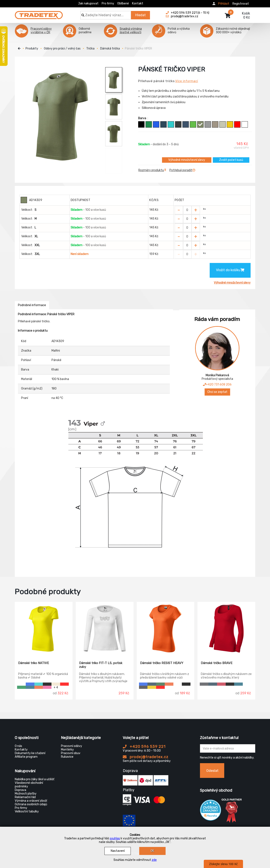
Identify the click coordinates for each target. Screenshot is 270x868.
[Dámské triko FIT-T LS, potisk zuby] (104, 628)
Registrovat (240, 3)
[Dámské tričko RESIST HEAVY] (165, 628)
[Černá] (141, 124)
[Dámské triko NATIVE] (43, 628)
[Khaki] (200, 124)
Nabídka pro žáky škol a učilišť (34, 779)
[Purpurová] (47, 687)
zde (154, 860)
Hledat (140, 15)
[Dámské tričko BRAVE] (226, 628)
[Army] (215, 124)
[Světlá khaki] (222, 124)
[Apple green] (193, 124)
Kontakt (137, 3)
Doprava (20, 790)
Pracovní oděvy (71, 746)
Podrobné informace (32, 305)
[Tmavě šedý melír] (208, 124)
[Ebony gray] (143, 687)
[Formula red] (221, 684)
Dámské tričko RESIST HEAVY (161, 663)
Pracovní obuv (70, 753)
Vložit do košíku (228, 270)
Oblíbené (123, 3)
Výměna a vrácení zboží (31, 801)
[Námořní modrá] (163, 124)
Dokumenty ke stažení (30, 753)
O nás (18, 746)
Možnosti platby (25, 793)
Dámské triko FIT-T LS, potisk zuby (100, 665)
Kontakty (21, 749)
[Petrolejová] (30, 687)
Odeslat (212, 771)
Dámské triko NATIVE (33, 663)
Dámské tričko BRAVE (216, 663)
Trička (90, 48)
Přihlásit (223, 3)
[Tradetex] (39, 13)
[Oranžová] (38, 687)
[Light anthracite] (204, 684)
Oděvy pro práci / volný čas (62, 48)
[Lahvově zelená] (160, 684)
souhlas (115, 838)
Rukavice (67, 757)
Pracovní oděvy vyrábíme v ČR (41, 30)
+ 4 (56, 687)
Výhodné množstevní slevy (186, 160)
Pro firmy (108, 3)
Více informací (186, 81)
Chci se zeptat (217, 392)
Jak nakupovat (88, 3)
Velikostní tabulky (27, 811)
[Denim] (185, 124)
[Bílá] (245, 124)
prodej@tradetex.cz (149, 757)
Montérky (67, 749)
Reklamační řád (25, 797)
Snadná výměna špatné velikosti (131, 30)
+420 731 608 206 (219, 384)
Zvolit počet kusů (231, 160)
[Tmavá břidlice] (178, 124)
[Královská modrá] (156, 124)
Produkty (32, 48)
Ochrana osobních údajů (31, 804)
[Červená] (237, 124)
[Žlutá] (230, 124)
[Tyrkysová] (171, 124)
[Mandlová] (55, 684)
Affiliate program (26, 757)
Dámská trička (110, 48)
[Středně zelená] (149, 124)
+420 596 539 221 (147, 746)
